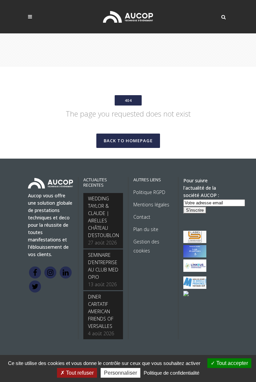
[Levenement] (194, 255)
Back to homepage (128, 141)
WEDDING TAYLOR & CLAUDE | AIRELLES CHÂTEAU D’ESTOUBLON (103, 216)
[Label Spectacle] (194, 241)
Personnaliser (120, 373)
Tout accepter (231, 363)
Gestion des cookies (146, 246)
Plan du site (145, 229)
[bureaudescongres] (194, 287)
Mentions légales (151, 204)
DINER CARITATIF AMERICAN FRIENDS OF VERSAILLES (100, 311)
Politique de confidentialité (171, 373)
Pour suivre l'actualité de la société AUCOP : (201, 187)
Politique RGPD (149, 192)
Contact (141, 217)
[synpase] (186, 294)
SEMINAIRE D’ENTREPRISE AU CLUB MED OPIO (103, 266)
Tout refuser (79, 373)
